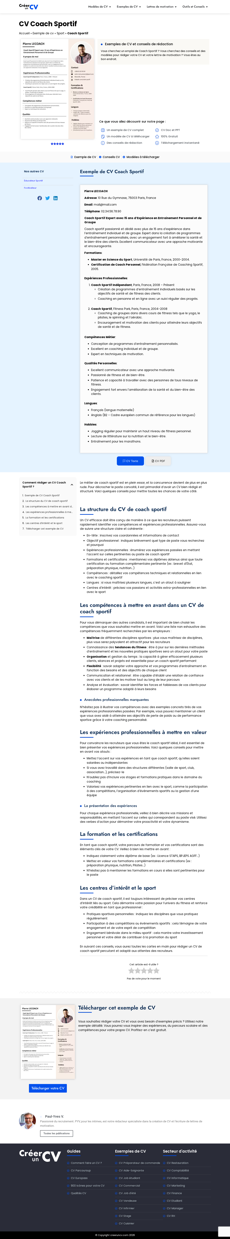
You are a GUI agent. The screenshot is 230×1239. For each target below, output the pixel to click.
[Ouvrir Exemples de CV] (140, 7)
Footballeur (30, 187)
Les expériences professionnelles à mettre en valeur (49, 512)
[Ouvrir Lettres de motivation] (175, 7)
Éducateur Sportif (33, 180)
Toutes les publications (56, 1133)
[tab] (130, 461)
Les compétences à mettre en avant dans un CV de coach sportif (49, 506)
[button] (40, 198)
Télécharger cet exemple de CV (44, 528)
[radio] (131, 971)
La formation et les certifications (45, 517)
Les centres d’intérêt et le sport (44, 523)
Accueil (24, 33)
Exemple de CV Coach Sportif (42, 495)
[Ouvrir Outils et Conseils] (206, 7)
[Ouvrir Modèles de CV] (110, 7)
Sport (60, 33)
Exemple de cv (43, 33)
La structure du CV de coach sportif (47, 501)
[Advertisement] (153, 91)
